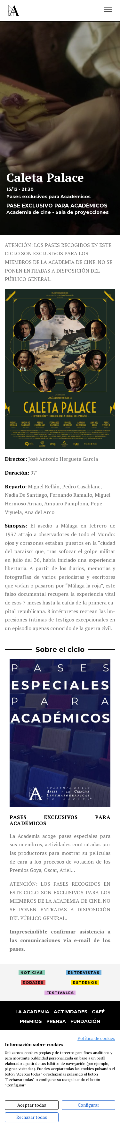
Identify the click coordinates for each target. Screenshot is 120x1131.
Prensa (56, 1021)
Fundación (85, 1021)
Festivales (60, 993)
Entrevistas (84, 972)
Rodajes (33, 982)
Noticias (31, 972)
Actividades (70, 1012)
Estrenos (85, 982)
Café (98, 1012)
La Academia (32, 1012)
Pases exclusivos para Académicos (60, 820)
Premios (31, 1021)
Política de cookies (96, 1038)
